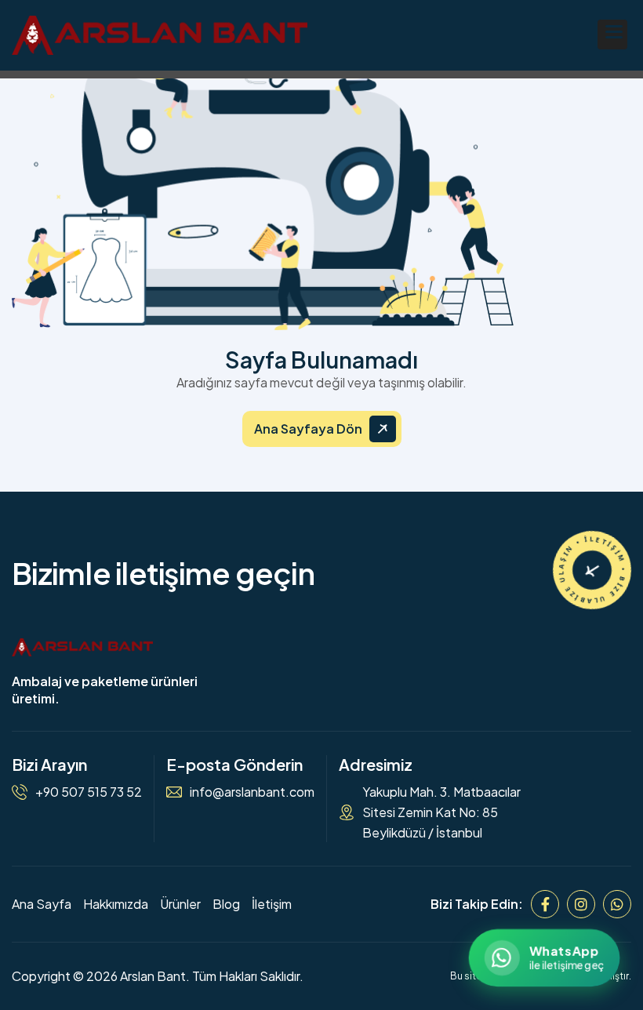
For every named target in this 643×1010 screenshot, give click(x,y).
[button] (612, 34)
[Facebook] (545, 904)
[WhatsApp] (617, 904)
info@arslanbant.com (252, 791)
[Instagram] (581, 904)
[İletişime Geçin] (592, 570)
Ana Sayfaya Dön (308, 428)
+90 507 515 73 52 (88, 791)
